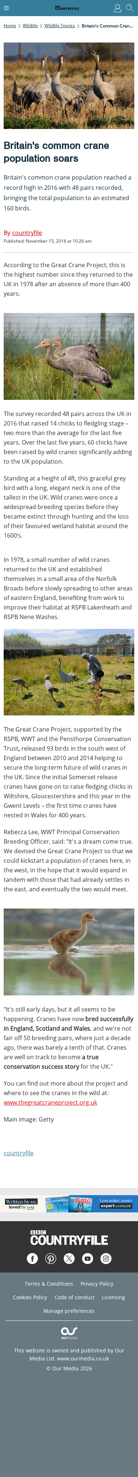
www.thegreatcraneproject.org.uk (50, 1102)
